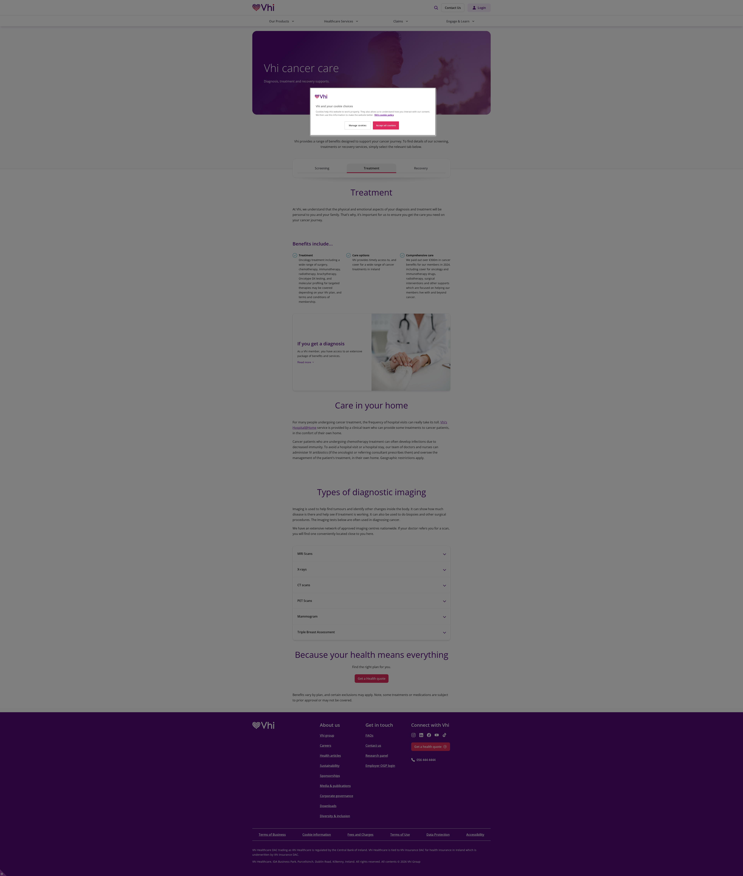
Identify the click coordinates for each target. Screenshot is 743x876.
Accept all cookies (386, 125)
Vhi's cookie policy (384, 114)
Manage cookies (357, 125)
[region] (373, 112)
